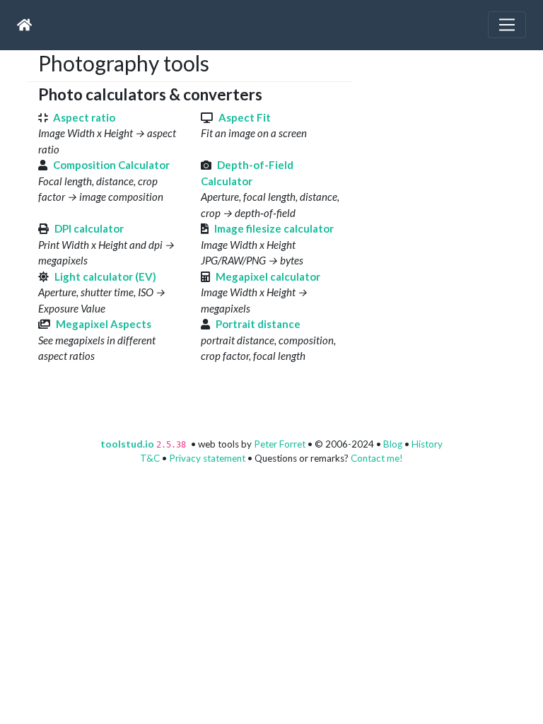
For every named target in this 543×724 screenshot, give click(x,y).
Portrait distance (258, 323)
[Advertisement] (453, 138)
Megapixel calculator (268, 276)
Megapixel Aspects (103, 323)
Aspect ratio (84, 117)
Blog (392, 444)
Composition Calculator (111, 164)
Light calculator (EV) (105, 276)
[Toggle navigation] (507, 24)
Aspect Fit (244, 117)
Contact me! (377, 458)
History (427, 444)
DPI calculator (89, 228)
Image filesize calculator (274, 228)
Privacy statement (207, 458)
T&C (150, 458)
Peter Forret (279, 444)
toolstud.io (127, 444)
